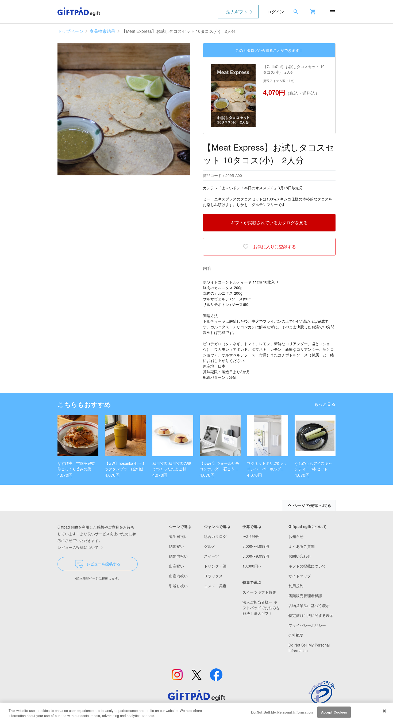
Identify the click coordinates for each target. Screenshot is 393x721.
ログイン (275, 12)
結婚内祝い (178, 556)
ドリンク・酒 (215, 566)
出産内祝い (178, 575)
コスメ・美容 (215, 585)
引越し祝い (178, 585)
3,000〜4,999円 (255, 546)
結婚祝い (176, 546)
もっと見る (325, 404)
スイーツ (211, 556)
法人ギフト (237, 12)
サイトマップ (299, 575)
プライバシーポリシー (307, 625)
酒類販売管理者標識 (305, 595)
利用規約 (295, 585)
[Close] (384, 711)
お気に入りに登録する (274, 246)
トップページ (70, 31)
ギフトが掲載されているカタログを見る (269, 222)
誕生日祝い (178, 536)
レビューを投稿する (103, 563)
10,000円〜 (252, 566)
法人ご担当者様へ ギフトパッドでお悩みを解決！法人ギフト (261, 607)
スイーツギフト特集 (259, 592)
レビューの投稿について (78, 547)
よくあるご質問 (301, 546)
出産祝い (176, 566)
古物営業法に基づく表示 (309, 605)
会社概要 (295, 635)
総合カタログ (215, 536)
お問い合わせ (299, 556)
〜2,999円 (251, 536)
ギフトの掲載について (307, 566)
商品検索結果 (102, 31)
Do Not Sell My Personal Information (282, 712)
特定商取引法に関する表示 (310, 615)
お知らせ (295, 536)
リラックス (213, 575)
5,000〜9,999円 (255, 556)
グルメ (209, 546)
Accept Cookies (334, 712)
